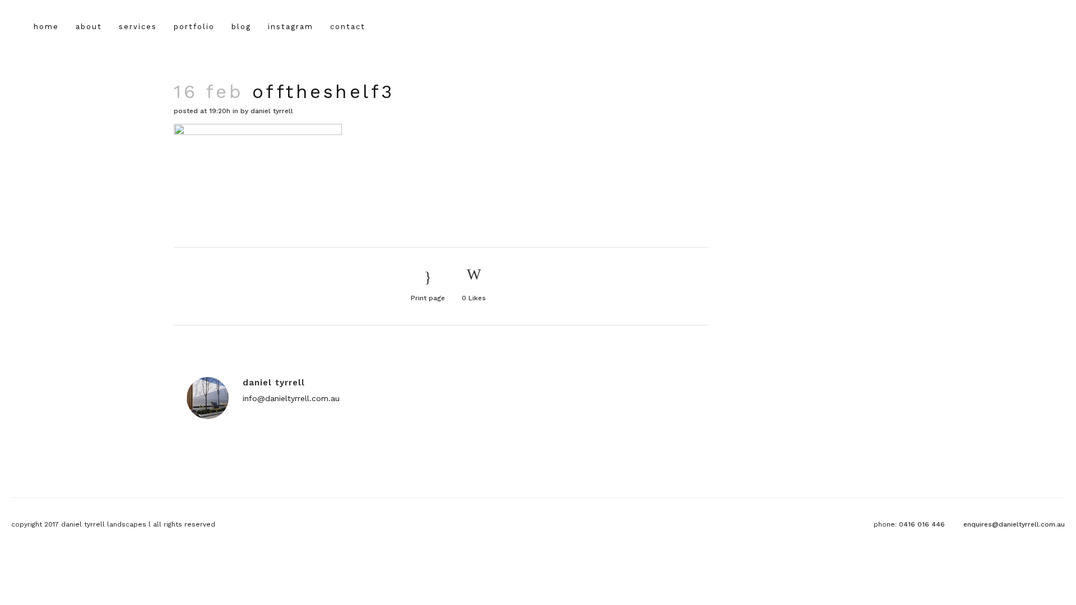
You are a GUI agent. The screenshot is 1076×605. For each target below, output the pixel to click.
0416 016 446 (922, 524)
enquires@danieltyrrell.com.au (1014, 524)
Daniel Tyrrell (272, 111)
